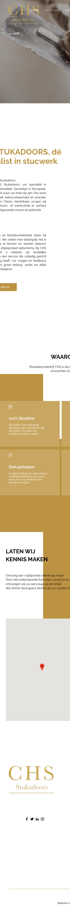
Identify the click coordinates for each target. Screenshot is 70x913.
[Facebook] (27, 819)
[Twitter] (32, 819)
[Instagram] (42, 819)
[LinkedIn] (37, 819)
